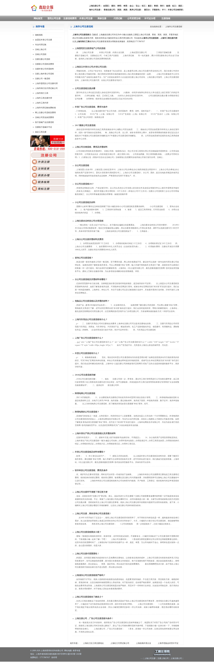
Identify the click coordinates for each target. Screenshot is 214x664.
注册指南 (166, 18)
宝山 (137, 6)
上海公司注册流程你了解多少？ (89, 597)
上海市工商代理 (41, 103)
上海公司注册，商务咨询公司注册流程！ (93, 513)
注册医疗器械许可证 (43, 127)
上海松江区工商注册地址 (93, 643)
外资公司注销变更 (175, 10)
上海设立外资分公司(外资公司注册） (91, 67)
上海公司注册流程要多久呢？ (88, 532)
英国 (119, 10)
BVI (163, 10)
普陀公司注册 (54, 18)
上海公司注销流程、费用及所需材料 (91, 147)
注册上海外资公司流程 (44, 74)
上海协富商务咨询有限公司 (52, 650)
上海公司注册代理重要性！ (87, 553)
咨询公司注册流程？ (84, 258)
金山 (131, 6)
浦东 (113, 6)
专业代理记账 (40, 45)
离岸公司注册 (135, 10)
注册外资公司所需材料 (44, 69)
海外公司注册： (95, 10)
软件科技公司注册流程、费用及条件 (91, 470)
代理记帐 (118, 18)
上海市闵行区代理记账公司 (46, 88)
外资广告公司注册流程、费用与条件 (91, 107)
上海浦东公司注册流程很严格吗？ (90, 575)
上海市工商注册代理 (43, 98)
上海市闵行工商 (41, 93)
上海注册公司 (176, 658)
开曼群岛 (156, 10)
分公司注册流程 (82, 165)
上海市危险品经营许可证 (168, 643)
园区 (180, 6)
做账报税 (39, 35)
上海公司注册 (150, 658)
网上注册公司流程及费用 (45, 112)
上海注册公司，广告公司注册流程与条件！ (94, 618)
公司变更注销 (134, 18)
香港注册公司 (109, 10)
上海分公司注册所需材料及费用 (89, 239)
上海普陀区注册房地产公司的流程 (90, 48)
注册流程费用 (70, 18)
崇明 (119, 6)
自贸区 (106, 6)
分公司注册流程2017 (84, 184)
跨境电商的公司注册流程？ (87, 412)
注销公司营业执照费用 (44, 117)
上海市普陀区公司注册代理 (46, 83)
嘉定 (150, 6)
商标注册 (102, 18)
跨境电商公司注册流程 (85, 393)
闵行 (162, 6)
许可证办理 (149, 18)
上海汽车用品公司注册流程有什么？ (91, 319)
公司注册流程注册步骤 (85, 88)
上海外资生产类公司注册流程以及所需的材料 (95, 433)
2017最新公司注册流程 (85, 125)
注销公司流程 (40, 54)
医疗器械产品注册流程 (44, 122)
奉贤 (125, 6)
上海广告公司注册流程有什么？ (89, 338)
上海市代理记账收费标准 (45, 108)
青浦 (156, 6)
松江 (144, 6)
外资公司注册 (86, 18)
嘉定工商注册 (40, 132)
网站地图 (68, 650)
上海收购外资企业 (143, 643)
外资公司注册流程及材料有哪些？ (90, 452)
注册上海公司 (163, 658)
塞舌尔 (147, 10)
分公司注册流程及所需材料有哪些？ (91, 279)
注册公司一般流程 (42, 78)
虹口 (174, 6)
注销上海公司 (40, 49)
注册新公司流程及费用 (44, 64)
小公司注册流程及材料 (85, 202)
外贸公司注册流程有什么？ (87, 353)
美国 (125, 10)
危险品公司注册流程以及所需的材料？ (92, 301)
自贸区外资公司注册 (43, 40)
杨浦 (168, 6)
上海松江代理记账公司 (119, 643)
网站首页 (38, 18)
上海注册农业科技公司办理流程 (89, 221)
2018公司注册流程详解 (85, 375)
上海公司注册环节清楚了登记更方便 (91, 492)
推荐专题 (76, 650)
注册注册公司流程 (42, 59)
